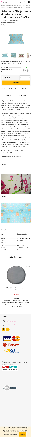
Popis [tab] (8, 95)
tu (17, 434)
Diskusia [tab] (22, 95)
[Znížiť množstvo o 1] (21, 78)
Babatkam (8, 25)
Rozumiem (23, 434)
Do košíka (16, 82)
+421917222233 (11, 325)
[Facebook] (3, 329)
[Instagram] (8, 329)
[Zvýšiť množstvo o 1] (29, 78)
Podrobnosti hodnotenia (8, 23)
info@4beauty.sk (11, 321)
